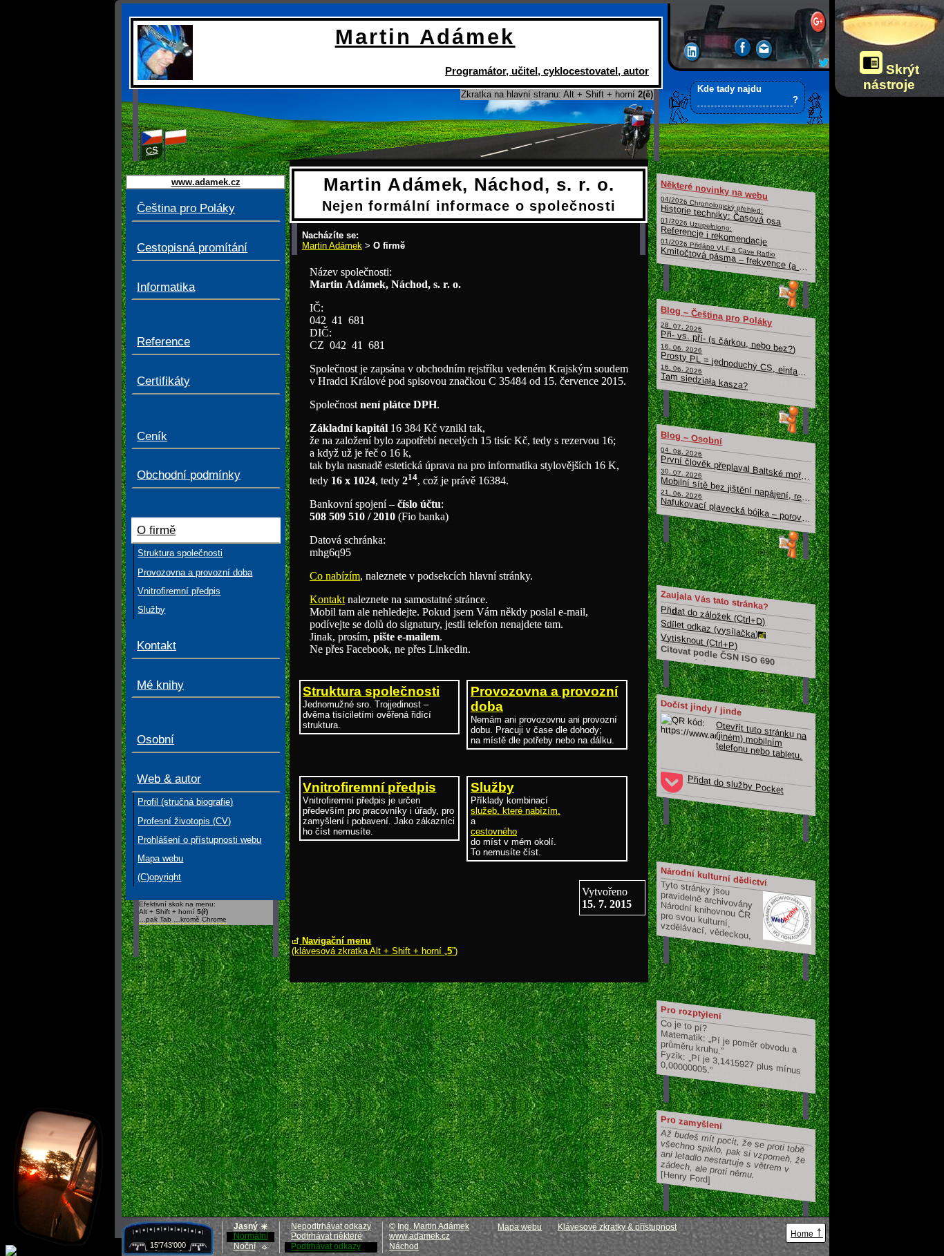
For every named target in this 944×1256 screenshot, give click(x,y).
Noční (251, 1246)
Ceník (152, 436)
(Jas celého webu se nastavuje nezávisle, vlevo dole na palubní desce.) (886, 50)
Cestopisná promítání (192, 247)
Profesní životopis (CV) (184, 821)
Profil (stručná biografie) (185, 802)
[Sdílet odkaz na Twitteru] (824, 64)
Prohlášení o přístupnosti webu (199, 840)
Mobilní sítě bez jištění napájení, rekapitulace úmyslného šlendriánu (736, 485)
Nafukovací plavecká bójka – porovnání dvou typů (736, 507)
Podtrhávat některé (326, 1236)
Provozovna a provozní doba (195, 572)
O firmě (156, 530)
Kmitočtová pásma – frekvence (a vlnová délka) (736, 256)
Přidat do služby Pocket (736, 784)
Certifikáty (163, 381)
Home (807, 1231)
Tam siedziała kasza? (704, 377)
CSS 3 (760, 1234)
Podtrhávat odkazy (326, 1246)
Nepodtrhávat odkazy (331, 1226)
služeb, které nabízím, (515, 811)
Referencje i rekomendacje (714, 231)
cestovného (494, 831)
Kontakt (156, 645)
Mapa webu (160, 858)
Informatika (166, 287)
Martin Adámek (332, 245)
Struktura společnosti (180, 553)
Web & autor (169, 779)
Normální (251, 1236)
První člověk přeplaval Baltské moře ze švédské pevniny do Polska (736, 464)
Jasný (251, 1226)
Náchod (404, 1246)
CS (152, 150)
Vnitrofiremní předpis (179, 591)
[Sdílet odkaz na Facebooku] (743, 49)
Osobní (155, 739)
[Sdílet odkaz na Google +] (818, 23)
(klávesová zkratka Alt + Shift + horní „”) (374, 945)
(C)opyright (159, 877)
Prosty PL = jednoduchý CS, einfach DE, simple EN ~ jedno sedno (736, 360)
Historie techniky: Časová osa (721, 211)
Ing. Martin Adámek (433, 1226)
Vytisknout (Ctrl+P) (699, 641)
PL (176, 150)
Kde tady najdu (747, 94)
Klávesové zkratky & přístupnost (617, 1227)
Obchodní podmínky (188, 475)
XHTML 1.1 (710, 1234)
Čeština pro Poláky (186, 208)
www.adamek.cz (419, 1236)
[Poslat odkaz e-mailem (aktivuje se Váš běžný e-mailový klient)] (765, 51)
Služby (151, 610)
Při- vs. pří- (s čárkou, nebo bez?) (728, 337)
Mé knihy (160, 685)
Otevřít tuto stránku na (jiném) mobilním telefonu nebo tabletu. (762, 740)
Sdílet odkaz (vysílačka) (710, 628)
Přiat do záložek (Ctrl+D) (713, 615)
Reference (163, 341)
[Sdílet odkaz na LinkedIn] (692, 53)
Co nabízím (335, 576)
